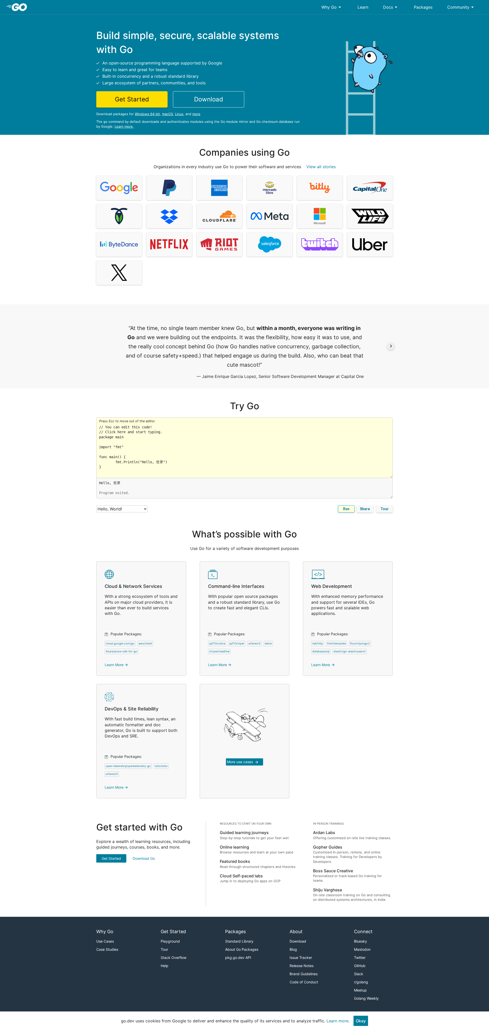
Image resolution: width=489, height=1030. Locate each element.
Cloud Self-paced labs (241, 875)
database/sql (321, 651)
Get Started (111, 858)
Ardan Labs (324, 832)
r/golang (361, 982)
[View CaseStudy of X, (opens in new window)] (119, 273)
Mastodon (362, 949)
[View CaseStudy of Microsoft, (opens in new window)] (320, 216)
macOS (167, 114)
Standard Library (239, 941)
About (296, 931)
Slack (358, 974)
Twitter (359, 957)
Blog (293, 949)
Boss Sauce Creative (333, 870)
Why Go (332, 7)
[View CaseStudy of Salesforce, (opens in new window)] (269, 244)
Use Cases (105, 941)
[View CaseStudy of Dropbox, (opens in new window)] (169, 216)
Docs (391, 7)
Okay (361, 1020)
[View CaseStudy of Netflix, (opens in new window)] (169, 244)
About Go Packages (241, 949)
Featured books (235, 861)
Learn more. (124, 126)
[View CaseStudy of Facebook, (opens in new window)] (269, 216)
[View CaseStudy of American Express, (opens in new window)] (219, 188)
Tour (385, 509)
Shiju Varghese (327, 889)
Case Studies (107, 949)
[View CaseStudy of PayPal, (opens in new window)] (169, 188)
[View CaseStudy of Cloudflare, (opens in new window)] (219, 216)
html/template (336, 643)
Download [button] (208, 99)
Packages (423, 7)
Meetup (360, 990)
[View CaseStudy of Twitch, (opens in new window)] (320, 244)
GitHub (359, 965)
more (196, 114)
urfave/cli (254, 643)
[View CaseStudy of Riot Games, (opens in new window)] (219, 244)
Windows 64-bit (147, 114)
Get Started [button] (132, 99)
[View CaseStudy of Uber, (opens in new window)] (370, 244)
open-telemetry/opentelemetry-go (128, 766)
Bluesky (360, 941)
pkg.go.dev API (238, 957)
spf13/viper (236, 643)
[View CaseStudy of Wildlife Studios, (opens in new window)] (370, 216)
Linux (179, 114)
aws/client (145, 643)
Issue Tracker (301, 957)
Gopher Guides (327, 847)
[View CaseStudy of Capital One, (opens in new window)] (370, 188)
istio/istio (161, 766)
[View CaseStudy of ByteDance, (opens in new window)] (119, 244)
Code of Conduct (304, 982)
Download (298, 941)
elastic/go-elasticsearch (350, 651)
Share (365, 509)
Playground (170, 941)
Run (346, 509)
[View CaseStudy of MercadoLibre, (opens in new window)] (269, 188)
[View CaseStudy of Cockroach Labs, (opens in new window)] (119, 216)
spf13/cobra (217, 643)
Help (164, 965)
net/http (317, 643)
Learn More (116, 665)
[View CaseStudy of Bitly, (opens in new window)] (320, 188)
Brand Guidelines (304, 974)
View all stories (321, 166)
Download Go (144, 858)
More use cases (243, 762)
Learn (363, 7)
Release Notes (302, 965)
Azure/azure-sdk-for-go (121, 651)
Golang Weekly (366, 998)
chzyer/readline (219, 651)
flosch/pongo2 (360, 643)
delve (268, 643)
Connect (363, 931)
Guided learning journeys (244, 832)
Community (461, 7)
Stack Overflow (173, 957)
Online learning (234, 847)
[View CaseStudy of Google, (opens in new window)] (119, 188)
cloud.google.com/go (120, 643)
